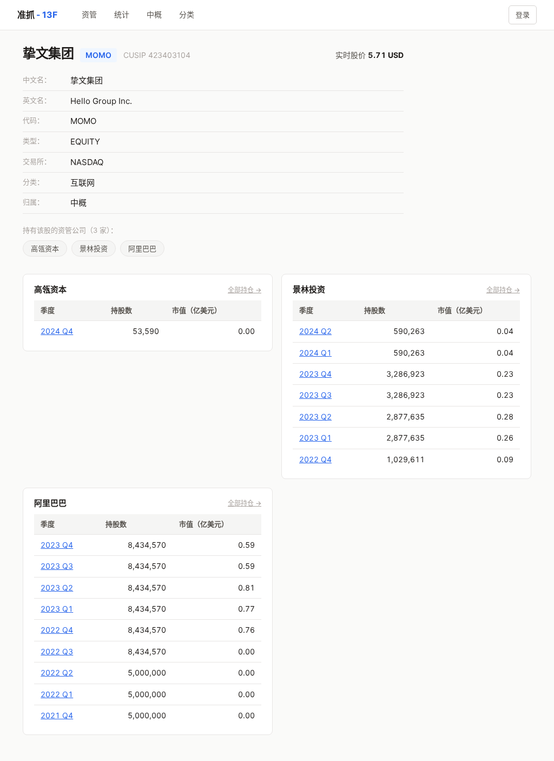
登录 (523, 14)
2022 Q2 (57, 672)
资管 (89, 14)
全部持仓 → (244, 290)
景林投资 (94, 248)
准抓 (37, 14)
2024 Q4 (57, 331)
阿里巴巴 (142, 248)
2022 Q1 (57, 694)
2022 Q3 (57, 651)
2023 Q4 (315, 373)
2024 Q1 (315, 352)
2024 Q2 (315, 331)
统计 (121, 14)
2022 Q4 (315, 459)
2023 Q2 (315, 416)
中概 (154, 14)
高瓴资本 (45, 248)
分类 (186, 14)
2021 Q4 (57, 715)
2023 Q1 (315, 437)
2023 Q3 (315, 394)
